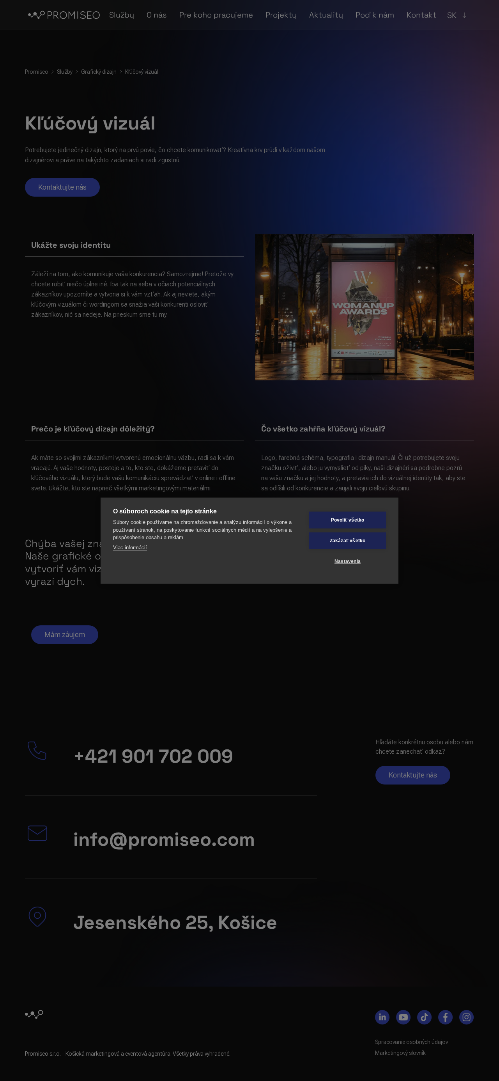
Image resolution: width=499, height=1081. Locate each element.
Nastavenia (347, 561)
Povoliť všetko (348, 520)
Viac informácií (130, 547)
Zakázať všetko (348, 540)
